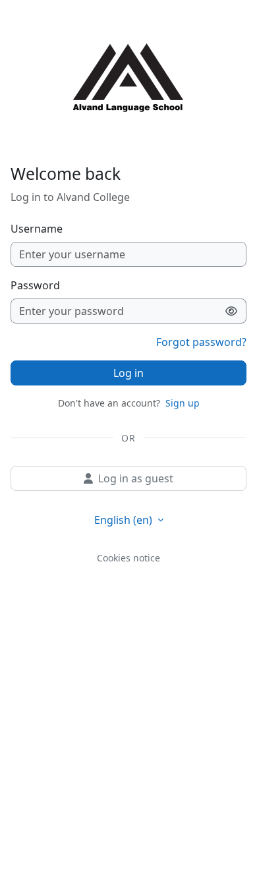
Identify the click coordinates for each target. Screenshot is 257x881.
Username (37, 228)
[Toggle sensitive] (231, 311)
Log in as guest (135, 478)
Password (35, 285)
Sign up (182, 403)
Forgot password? (201, 342)
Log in (128, 373)
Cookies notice (128, 558)
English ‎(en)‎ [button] (124, 520)
